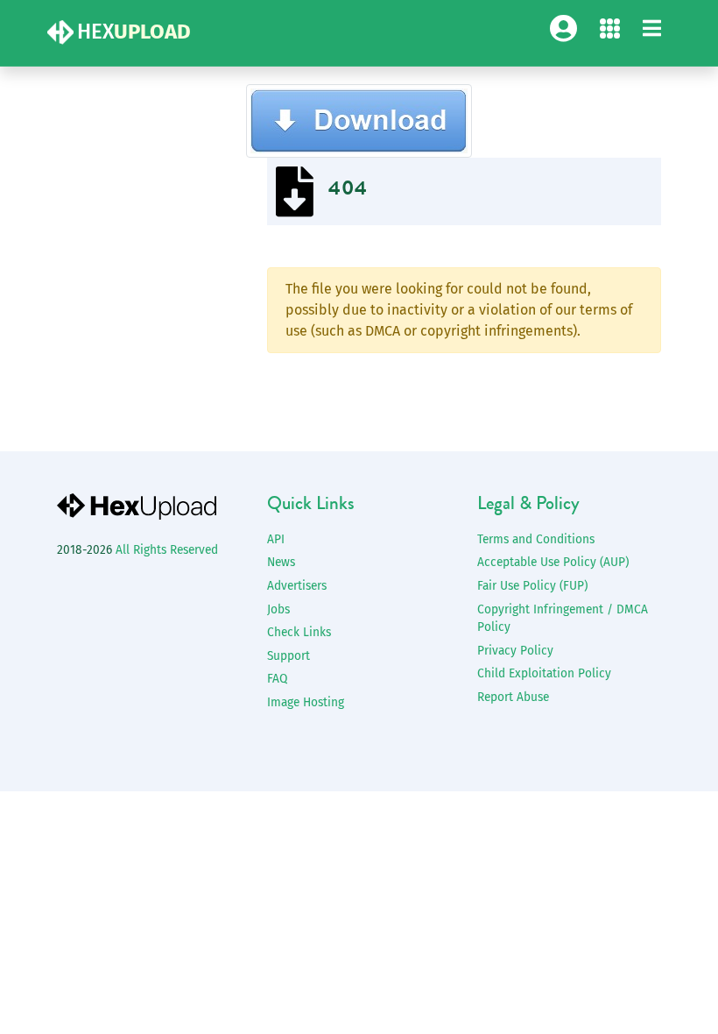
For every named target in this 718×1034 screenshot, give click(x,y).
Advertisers (297, 585)
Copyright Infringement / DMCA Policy (562, 618)
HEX (134, 31)
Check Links (299, 632)
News (281, 562)
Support (288, 655)
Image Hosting (305, 702)
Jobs (278, 609)
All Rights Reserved (167, 549)
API (276, 539)
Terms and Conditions (536, 539)
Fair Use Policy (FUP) (532, 585)
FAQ (277, 678)
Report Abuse (513, 697)
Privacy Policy (515, 650)
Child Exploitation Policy (544, 673)
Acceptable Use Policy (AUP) (553, 562)
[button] (652, 29)
